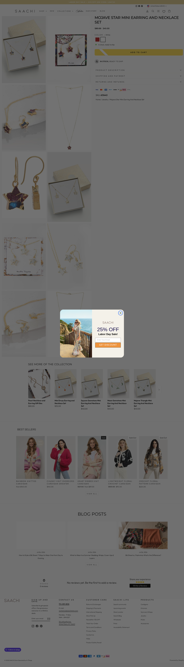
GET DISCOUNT (108, 345)
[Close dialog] (120, 313)
